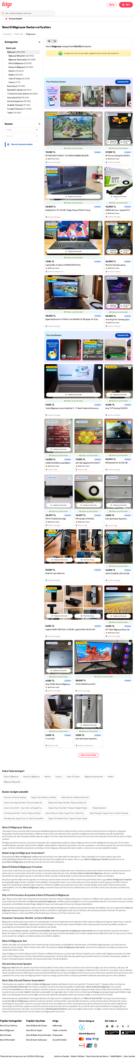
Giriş (111, 4)
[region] (88, 96)
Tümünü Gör (123, 82)
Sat (128, 4)
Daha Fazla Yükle (88, 755)
